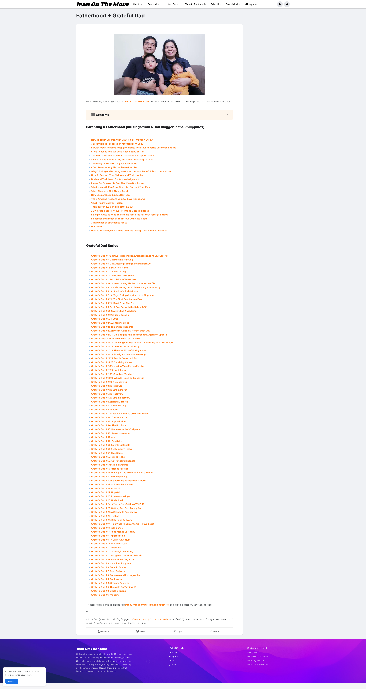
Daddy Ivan (252, 652)
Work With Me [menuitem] (233, 4)
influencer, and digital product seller (149, 619)
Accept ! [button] (11, 681)
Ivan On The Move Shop (258, 664)
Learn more (26, 675)
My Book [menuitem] (253, 4)
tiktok (171, 660)
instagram (173, 656)
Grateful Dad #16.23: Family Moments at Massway (118, 354)
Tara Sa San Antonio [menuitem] (195, 4)
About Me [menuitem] (138, 4)
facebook (173, 652)
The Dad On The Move (257, 656)
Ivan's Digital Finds (255, 660)
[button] (280, 4)
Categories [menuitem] (153, 4)
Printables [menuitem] (216, 4)
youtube (172, 664)
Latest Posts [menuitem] (172, 4)
